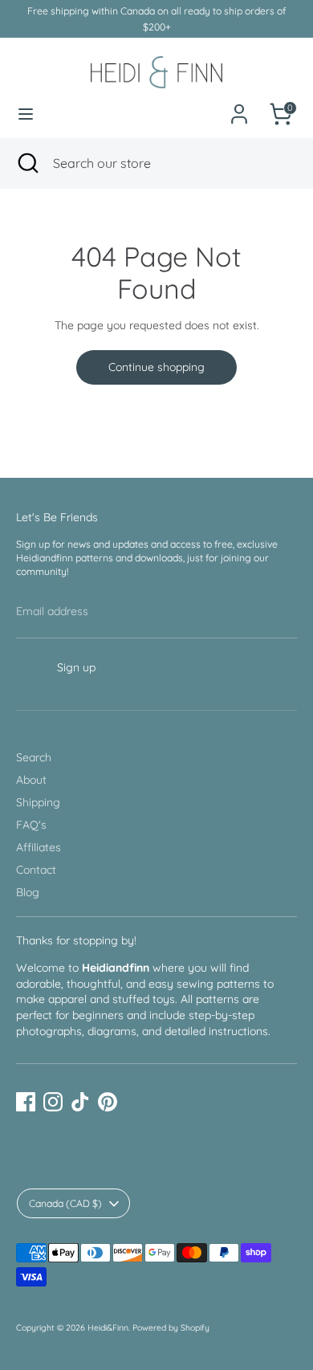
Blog (27, 892)
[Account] (239, 105)
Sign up (76, 667)
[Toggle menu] (26, 114)
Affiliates (38, 847)
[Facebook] (25, 1101)
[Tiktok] (80, 1101)
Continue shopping (156, 367)
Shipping (38, 802)
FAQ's (31, 825)
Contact (36, 869)
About (31, 780)
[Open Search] (26, 163)
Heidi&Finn (107, 1327)
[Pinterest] (107, 1101)
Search (33, 757)
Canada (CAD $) (65, 1203)
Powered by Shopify (170, 1327)
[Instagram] (53, 1101)
